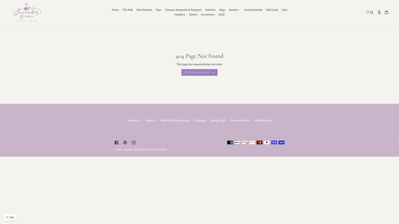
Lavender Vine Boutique (135, 149)
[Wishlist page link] (367, 12)
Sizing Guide (218, 120)
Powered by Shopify (157, 149)
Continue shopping (197, 72)
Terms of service (240, 120)
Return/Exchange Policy (175, 120)
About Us (150, 120)
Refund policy (263, 120)
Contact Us (134, 120)
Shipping (200, 120)
